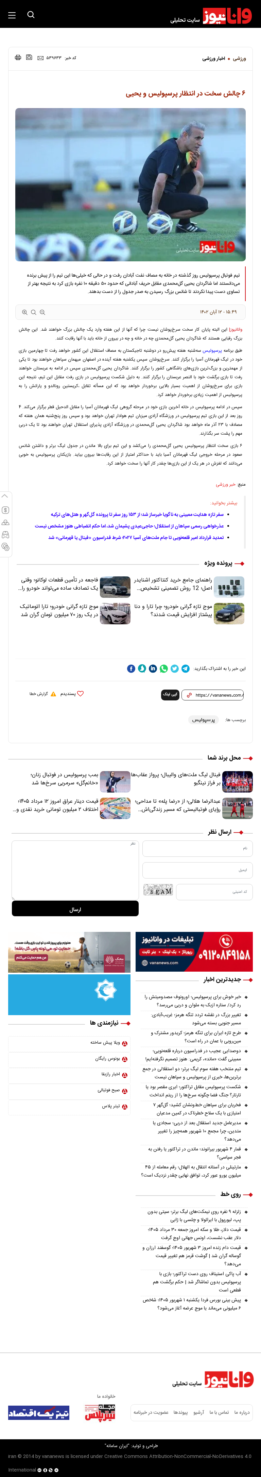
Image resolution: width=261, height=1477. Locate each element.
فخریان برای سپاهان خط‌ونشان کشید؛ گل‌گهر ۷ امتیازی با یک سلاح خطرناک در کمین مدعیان (197, 1109)
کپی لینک (170, 695)
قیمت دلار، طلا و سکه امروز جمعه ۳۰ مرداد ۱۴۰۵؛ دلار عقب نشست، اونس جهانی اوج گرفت (194, 1234)
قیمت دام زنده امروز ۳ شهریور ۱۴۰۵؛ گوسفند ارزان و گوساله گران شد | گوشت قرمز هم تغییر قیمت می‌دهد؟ (191, 1256)
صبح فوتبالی (109, 1090)
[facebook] (131, 668)
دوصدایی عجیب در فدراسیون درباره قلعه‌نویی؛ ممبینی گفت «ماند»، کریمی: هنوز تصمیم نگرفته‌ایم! (193, 1055)
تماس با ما (219, 1413)
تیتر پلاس (111, 1106)
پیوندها (181, 1413)
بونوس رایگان (107, 1058)
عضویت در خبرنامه (151, 1413)
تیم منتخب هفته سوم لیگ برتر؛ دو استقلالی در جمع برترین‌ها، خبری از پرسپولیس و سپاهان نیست (191, 1073)
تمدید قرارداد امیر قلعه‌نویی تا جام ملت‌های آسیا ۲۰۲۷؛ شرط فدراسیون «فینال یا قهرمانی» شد (136, 538)
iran (12, 1457)
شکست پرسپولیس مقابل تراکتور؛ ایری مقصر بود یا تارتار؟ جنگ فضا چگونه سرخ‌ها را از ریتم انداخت (193, 1091)
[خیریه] (69, 995)
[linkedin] (153, 668)
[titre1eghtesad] (38, 1413)
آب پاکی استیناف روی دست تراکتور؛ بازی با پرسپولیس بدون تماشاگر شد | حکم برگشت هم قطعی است (197, 1282)
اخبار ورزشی (213, 59)
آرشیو (198, 1413)
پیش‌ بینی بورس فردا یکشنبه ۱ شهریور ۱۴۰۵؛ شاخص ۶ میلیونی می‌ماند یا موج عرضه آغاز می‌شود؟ (192, 1304)
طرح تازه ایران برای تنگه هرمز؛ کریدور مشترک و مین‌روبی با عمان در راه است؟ (196, 1037)
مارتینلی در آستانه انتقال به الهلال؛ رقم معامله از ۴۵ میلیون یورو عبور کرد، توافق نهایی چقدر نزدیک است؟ (191, 1171)
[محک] (69, 952)
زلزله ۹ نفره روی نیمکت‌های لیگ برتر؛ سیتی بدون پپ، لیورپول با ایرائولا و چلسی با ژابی (194, 1216)
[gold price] (5, 525)
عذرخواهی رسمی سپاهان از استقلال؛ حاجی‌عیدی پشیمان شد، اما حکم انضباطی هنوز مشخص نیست (129, 526)
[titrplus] (100, 1413)
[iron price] (5, 550)
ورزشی (239, 59)
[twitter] (175, 668)
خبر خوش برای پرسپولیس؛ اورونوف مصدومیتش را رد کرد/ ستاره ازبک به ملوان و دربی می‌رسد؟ (192, 1001)
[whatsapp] (164, 668)
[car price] (5, 537)
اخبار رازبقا (111, 1074)
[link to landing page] (208, 16)
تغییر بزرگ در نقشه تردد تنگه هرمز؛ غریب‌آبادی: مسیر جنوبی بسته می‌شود (196, 1019)
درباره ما (242, 1413)
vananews (53, 1457)
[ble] (142, 668)
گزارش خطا (39, 694)
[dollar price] (5, 513)
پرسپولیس (212, 350)
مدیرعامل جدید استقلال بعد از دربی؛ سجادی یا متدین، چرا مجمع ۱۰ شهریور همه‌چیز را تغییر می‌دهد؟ (197, 1131)
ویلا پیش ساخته (105, 1042)
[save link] (29, 57)
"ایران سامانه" (117, 1446)
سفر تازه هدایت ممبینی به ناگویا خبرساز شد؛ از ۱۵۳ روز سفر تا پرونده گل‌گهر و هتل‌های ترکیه (137, 515)
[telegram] (185, 668)
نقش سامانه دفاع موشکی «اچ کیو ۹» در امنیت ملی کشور (194, 1455)
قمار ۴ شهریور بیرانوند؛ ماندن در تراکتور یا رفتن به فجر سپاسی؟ (194, 1153)
